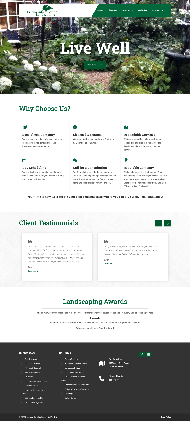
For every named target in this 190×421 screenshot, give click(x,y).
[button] (158, 223)
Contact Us (157, 11)
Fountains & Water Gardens (36, 381)
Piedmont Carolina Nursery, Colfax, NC (41, 417)
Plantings (69, 394)
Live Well (95, 47)
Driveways (29, 377)
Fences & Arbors (31, 386)
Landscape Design (32, 364)
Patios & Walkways (32, 372)
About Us (112, 11)
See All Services (31, 359)
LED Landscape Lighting (34, 398)
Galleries (142, 11)
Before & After (70, 398)
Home (99, 11)
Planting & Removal (33, 368)
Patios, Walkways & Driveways (77, 389)
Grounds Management (34, 402)
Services (126, 11)
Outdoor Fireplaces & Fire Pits (77, 385)
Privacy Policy (165, 417)
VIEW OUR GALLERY (95, 65)
